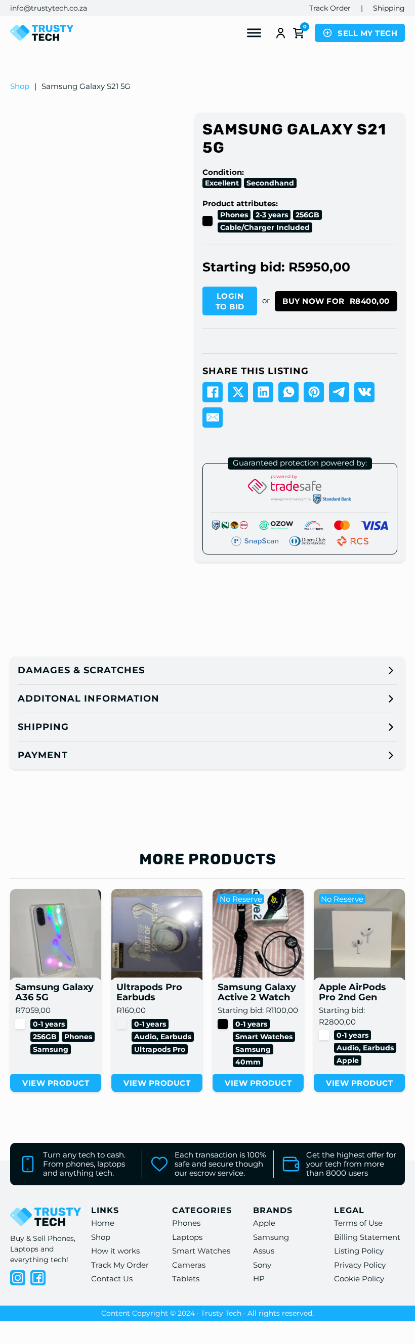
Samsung (50, 1049)
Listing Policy (359, 1251)
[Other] (121, 1024)
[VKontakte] (364, 392)
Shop (19, 86)
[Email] (212, 417)
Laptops (187, 1237)
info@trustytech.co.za (48, 8)
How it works (115, 1251)
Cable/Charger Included (265, 227)
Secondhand (270, 183)
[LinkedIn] (263, 392)
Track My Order (120, 1265)
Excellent (222, 183)
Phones (234, 214)
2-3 (261, 214)
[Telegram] (339, 392)
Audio (145, 1036)
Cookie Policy (359, 1278)
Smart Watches (264, 1036)
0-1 (38, 1024)
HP (259, 1278)
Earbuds (175, 1036)
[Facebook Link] (38, 1277)
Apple (348, 1060)
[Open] (254, 33)
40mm (248, 1062)
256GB (307, 214)
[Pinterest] (314, 392)
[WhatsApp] (288, 392)
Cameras (188, 1265)
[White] (20, 1024)
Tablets (185, 1278)
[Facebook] (212, 392)
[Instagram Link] (17, 1277)
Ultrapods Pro (159, 1049)
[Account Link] (280, 33)
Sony (262, 1265)
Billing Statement (367, 1237)
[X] (238, 392)
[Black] (207, 221)
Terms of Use (358, 1223)
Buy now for (336, 301)
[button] (207, 670)
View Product (55, 1083)
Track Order (330, 8)
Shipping (389, 8)
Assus (263, 1251)
